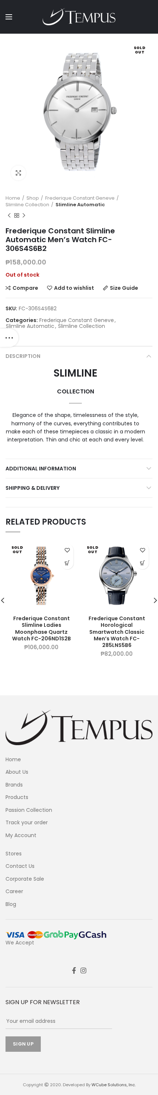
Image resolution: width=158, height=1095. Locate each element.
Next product (24, 215)
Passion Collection (29, 810)
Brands (14, 784)
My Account (21, 835)
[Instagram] (83, 970)
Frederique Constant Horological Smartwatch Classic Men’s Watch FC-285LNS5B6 (117, 631)
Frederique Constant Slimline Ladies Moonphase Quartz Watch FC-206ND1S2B (41, 628)
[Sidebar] (9, 338)
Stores (14, 853)
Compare (25, 288)
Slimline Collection (27, 204)
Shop (32, 198)
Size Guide (124, 288)
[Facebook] (74, 970)
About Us (17, 772)
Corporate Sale (25, 879)
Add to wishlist (74, 288)
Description (23, 356)
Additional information (41, 468)
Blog (11, 904)
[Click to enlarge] (18, 173)
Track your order (27, 822)
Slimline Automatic (80, 204)
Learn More (67, 562)
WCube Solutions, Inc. (113, 1085)
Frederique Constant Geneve (80, 198)
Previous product (9, 215)
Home (13, 198)
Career (14, 891)
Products (17, 797)
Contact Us (20, 866)
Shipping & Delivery (33, 488)
